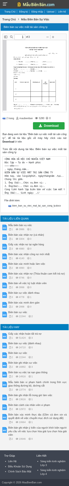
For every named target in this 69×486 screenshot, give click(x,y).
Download (51, 125)
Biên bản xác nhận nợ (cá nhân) (26, 234)
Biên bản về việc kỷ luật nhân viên (27, 283)
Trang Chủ (10, 11)
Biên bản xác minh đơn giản (23, 302)
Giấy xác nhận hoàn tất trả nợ (25, 333)
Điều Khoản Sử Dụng (20, 466)
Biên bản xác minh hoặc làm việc (26, 263)
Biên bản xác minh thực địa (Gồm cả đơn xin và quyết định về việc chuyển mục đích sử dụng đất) (37, 416)
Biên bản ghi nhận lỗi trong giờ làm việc (30, 395)
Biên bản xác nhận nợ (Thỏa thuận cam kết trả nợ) (36, 273)
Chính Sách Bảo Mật (19, 471)
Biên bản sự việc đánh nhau (23, 292)
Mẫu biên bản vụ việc (20, 225)
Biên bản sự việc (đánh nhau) (24, 343)
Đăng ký (23, 11)
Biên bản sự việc (17, 312)
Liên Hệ (12, 461)
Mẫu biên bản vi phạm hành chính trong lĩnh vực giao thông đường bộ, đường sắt (37, 384)
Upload (50, 11)
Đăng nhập (37, 11)
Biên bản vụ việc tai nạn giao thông (27, 372)
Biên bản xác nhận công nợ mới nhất (29, 254)
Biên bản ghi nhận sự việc (22, 362)
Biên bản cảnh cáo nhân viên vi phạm (29, 405)
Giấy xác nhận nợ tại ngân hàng (26, 244)
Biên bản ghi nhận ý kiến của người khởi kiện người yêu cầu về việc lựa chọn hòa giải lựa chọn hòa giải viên (37, 431)
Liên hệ (62, 11)
